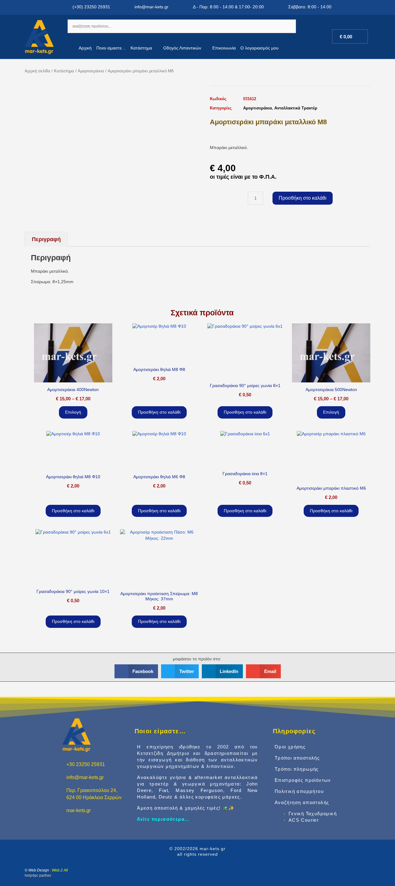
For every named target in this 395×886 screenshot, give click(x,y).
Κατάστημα (141, 47)
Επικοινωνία (224, 47)
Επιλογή (73, 412)
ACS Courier (304, 820)
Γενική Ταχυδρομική (313, 813)
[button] (136, 671)
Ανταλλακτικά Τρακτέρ (295, 108)
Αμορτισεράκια (91, 71)
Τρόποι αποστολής (297, 757)
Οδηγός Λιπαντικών (182, 47)
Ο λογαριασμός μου (259, 47)
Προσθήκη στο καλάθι (302, 198)
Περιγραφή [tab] (46, 239)
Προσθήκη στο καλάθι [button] (159, 412)
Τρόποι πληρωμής (297, 769)
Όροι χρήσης (290, 746)
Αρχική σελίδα (37, 71)
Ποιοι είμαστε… (111, 47)
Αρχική (85, 47)
